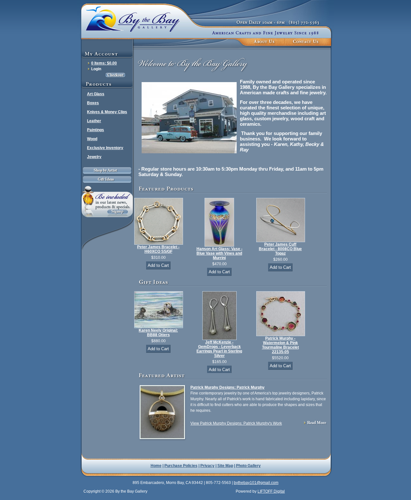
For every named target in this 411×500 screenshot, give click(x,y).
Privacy (207, 465)
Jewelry (94, 157)
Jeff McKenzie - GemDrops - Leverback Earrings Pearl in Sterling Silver (219, 349)
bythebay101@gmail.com (256, 482)
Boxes (93, 103)
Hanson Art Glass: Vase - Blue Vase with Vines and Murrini (219, 253)
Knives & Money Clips (107, 112)
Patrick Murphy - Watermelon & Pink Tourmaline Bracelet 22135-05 (280, 345)
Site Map (225, 465)
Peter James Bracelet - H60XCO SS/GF (158, 249)
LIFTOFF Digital (271, 491)
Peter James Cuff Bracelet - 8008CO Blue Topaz (280, 249)
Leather (94, 121)
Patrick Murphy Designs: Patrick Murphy (227, 387)
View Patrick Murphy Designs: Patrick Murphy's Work (236, 423)
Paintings (95, 130)
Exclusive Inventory (105, 148)
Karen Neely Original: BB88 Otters (158, 332)
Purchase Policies (180, 465)
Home (156, 465)
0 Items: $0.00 (104, 63)
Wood (92, 139)
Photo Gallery (248, 465)
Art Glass (95, 94)
